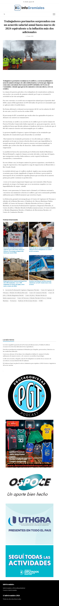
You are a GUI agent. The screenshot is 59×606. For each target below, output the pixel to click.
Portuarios (13, 301)
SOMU (41, 301)
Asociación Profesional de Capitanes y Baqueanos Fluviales (22, 290)
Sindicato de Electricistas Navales (27, 301)
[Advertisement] (29, 75)
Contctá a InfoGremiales (10, 590)
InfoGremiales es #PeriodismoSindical (14, 588)
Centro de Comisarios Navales (38, 292)
